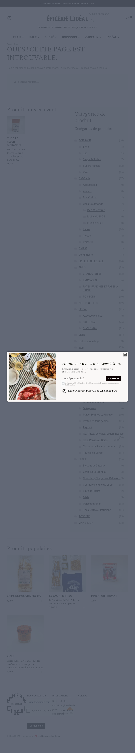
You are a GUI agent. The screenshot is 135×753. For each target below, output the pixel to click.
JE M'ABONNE (113, 378)
